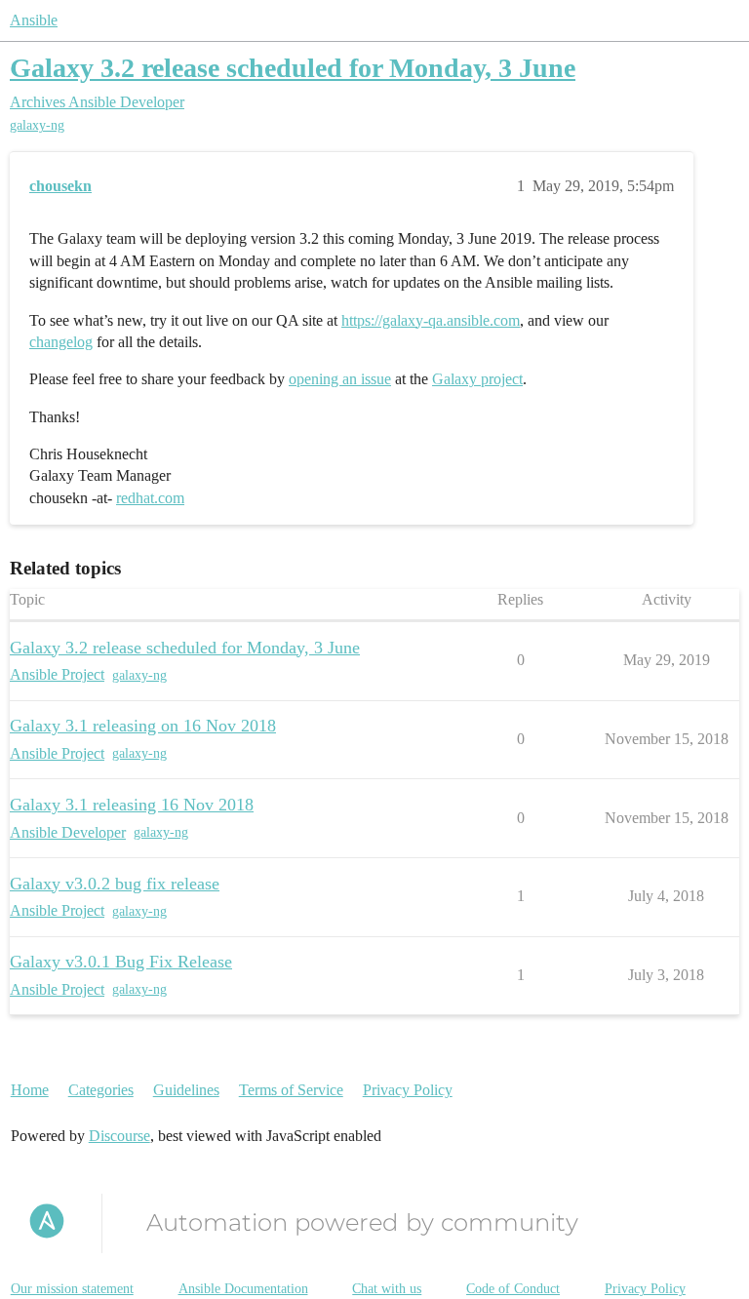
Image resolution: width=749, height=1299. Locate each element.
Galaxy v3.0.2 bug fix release (114, 883)
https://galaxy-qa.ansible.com (430, 320)
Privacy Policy (408, 1090)
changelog (61, 342)
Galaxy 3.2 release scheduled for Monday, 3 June (292, 68)
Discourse (119, 1135)
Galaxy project (477, 379)
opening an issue (340, 379)
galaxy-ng (37, 125)
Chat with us (386, 1288)
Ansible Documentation (243, 1288)
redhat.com (150, 498)
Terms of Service (291, 1090)
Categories (101, 1090)
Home (30, 1090)
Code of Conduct (513, 1288)
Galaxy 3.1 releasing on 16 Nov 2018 (143, 725)
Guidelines (186, 1090)
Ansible (34, 20)
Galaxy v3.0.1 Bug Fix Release (121, 961)
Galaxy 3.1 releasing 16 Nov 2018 (132, 804)
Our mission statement (72, 1288)
